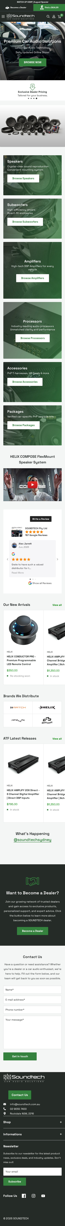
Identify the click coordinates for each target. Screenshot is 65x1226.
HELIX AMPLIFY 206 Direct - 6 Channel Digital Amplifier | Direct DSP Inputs (23, 794)
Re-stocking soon (20, 675)
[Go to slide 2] (32, 579)
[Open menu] (3, 16)
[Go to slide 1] (30, 579)
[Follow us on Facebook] (24, 1196)
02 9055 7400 (18, 1108)
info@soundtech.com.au (25, 1104)
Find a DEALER (51, 7)
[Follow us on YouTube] (43, 1196)
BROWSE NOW (32, 62)
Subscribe (14, 1181)
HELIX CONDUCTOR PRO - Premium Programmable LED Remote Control (21, 660)
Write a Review (40, 518)
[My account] (53, 16)
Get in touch (20, 1056)
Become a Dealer (18, 7)
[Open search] (48, 16)
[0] (59, 16)
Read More (18, 572)
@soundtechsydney (32, 839)
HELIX (9, 651)
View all (57, 604)
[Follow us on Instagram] (34, 1196)
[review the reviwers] (13, 554)
